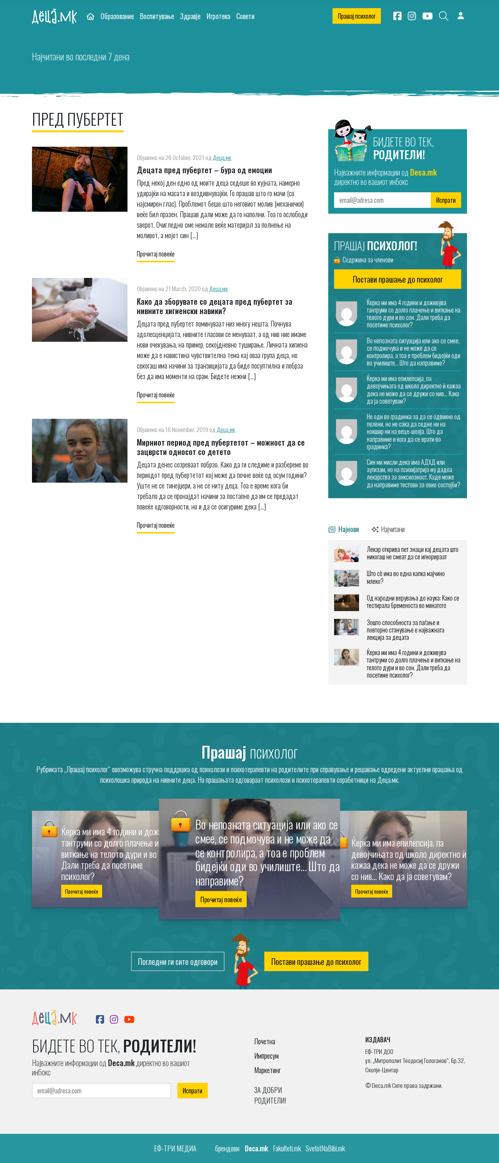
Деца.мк (221, 157)
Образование (117, 16)
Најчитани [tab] (392, 529)
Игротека (218, 16)
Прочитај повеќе (156, 253)
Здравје (190, 16)
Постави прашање (398, 279)
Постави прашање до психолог (316, 961)
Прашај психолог (356, 16)
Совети (245, 16)
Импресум (266, 1056)
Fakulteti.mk (287, 1148)
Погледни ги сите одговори (178, 961)
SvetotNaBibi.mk (325, 1148)
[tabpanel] (397, 612)
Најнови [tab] (348, 529)
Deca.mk (256, 1148)
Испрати (446, 200)
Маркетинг (267, 1070)
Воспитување (157, 16)
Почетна (264, 1041)
